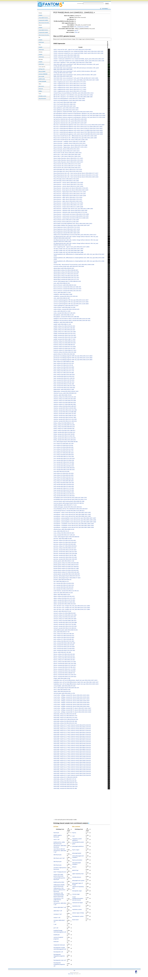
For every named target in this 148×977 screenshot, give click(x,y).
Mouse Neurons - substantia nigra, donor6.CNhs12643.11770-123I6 (70, 212)
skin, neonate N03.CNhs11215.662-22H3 (64, 585)
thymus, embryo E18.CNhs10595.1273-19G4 (65, 661)
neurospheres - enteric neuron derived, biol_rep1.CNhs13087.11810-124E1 (72, 512)
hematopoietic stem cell (60, 960)
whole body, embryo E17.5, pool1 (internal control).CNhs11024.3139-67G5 (72, 753)
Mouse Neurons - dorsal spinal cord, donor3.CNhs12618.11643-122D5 (71, 190)
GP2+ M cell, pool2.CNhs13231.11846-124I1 (65, 104)
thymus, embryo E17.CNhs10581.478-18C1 (64, 659)
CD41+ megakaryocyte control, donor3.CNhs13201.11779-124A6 (70, 91)
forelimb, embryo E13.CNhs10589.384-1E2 (64, 344)
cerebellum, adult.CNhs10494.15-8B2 (63, 294)
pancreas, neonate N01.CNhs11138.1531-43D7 (65, 551)
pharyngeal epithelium (78, 846)
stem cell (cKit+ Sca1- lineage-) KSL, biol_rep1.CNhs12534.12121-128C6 (72, 605)
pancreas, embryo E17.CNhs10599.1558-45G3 (65, 546)
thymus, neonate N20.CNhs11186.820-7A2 (64, 672)
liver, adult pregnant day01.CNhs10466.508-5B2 (66, 441)
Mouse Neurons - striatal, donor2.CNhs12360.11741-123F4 (68, 204)
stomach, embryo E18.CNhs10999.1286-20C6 (65, 620)
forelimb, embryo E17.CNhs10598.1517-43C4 (65, 350)
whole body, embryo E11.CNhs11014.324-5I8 (65, 713)
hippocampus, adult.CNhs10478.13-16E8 (64, 389)
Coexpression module (43, 20)
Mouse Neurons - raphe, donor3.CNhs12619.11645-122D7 (68, 201)
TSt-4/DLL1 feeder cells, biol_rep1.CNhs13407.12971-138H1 (68, 248)
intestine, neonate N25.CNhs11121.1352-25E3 (65, 419)
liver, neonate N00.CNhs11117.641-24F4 (64, 456)
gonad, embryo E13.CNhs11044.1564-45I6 (64, 354)
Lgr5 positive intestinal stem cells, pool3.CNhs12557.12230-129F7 (70, 122)
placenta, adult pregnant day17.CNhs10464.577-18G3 (67, 577)
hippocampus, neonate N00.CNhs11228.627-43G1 (66, 391)
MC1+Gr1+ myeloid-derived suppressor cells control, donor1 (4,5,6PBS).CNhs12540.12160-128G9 (78, 130)
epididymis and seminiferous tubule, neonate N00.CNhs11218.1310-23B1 (72, 318)
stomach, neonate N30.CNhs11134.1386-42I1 (65, 628)
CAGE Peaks (41, 42)
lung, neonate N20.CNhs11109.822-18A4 (64, 492)
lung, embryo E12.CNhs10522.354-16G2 (64, 473)
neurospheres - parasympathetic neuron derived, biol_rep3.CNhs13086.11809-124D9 (75, 521)
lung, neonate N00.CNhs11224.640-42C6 (64, 484)
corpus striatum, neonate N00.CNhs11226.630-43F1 (66, 309)
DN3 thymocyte (57, 865)
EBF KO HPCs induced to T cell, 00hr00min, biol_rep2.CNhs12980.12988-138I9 (73, 96)
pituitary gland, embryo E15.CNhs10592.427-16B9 (66, 568)
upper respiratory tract (78, 873)
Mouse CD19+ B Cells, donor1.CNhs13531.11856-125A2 (67, 152)
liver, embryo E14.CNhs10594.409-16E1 (63, 447)
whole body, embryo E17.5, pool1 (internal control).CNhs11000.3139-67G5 (72, 751)
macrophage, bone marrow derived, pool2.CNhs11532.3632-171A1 (70, 499)
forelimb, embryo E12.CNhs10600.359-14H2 (65, 342)
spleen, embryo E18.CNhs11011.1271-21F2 (64, 598)
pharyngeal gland (76, 853)
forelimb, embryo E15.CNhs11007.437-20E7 (64, 348)
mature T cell (57, 917)
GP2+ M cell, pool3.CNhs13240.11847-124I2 (65, 106)
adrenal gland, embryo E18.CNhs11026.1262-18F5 (66, 275)
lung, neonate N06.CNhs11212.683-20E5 (64, 486)
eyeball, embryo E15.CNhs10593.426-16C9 (64, 329)
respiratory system (77, 909)
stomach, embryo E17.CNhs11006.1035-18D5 (65, 618)
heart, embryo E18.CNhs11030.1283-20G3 (64, 374)
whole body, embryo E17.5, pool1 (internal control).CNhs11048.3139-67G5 (72, 756)
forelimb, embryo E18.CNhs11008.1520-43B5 (65, 352)
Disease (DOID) (42, 71)
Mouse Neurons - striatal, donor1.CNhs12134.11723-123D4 (68, 203)
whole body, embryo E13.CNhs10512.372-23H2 (65, 717)
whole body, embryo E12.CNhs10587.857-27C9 (65, 715)
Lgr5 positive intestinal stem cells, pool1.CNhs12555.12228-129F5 (70, 119)
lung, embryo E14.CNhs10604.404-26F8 (63, 475)
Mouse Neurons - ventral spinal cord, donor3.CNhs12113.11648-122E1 (71, 217)
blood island (75, 919)
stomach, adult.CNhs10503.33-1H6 (62, 611)
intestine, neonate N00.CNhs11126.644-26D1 (65, 408)
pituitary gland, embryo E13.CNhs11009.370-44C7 (66, 564)
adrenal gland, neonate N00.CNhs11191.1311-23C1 (66, 277)
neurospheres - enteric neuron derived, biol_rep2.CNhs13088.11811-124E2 (72, 514)
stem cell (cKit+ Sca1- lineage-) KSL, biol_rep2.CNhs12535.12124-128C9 (72, 607)
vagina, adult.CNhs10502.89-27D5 (62, 691)
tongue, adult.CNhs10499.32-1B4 (62, 678)
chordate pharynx (76, 877)
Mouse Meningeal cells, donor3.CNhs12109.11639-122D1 (68, 171)
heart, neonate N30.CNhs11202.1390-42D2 (64, 387)
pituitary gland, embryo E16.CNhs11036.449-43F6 (66, 570)
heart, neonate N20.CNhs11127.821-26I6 (64, 383)
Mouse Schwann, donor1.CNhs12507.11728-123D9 (66, 219)
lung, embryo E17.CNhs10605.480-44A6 (63, 480)
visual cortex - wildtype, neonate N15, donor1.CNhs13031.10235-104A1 (71, 695)
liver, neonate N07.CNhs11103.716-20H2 (64, 462)
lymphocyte (57, 934)
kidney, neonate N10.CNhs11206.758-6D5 (64, 434)
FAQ (74, 970)
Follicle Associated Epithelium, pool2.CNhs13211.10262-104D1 (69, 98)
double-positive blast (59, 882)
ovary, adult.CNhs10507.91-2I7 (61, 531)
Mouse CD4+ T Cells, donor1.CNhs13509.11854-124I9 (67, 154)
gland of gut (75, 870)
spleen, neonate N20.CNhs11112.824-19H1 (64, 602)
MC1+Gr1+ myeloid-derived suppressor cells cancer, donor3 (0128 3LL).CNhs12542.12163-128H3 (78, 128)
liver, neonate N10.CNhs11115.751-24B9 (64, 464)
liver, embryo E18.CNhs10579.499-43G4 (64, 454)
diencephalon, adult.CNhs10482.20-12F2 (64, 314)
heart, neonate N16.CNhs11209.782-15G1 (64, 382)
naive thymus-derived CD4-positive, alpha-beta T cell (60, 850)
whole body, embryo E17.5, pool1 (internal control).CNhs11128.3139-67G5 (72, 766)
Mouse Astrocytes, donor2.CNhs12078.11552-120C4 (66, 149)
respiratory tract (76, 906)
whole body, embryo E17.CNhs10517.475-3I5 (65, 779)
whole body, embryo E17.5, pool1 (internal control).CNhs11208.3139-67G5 (72, 769)
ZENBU (76, 32)
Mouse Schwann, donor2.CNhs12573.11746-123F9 (66, 221)
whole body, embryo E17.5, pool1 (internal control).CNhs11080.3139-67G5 (72, 760)
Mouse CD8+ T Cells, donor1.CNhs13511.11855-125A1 (67, 156)
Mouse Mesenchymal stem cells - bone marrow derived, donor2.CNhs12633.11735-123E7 (76, 175)
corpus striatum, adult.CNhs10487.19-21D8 (64, 307)
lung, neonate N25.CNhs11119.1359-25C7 (64, 493)
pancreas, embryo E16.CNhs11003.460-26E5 (65, 544)
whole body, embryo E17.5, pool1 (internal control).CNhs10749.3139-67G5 (72, 743)
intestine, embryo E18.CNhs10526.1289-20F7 (65, 406)
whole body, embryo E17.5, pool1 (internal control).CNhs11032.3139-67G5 (72, 754)
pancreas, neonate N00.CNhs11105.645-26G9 (65, 549)
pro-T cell (56, 927)
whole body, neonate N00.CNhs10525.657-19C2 (65, 782)
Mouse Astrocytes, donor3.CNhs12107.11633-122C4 (66, 150)
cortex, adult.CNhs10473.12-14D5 (62, 311)
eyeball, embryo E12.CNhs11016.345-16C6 (64, 326)
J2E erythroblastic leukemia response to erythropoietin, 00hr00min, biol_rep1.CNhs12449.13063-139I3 (79, 113)
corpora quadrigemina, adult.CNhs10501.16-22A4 (66, 305)
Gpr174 (76, 30)
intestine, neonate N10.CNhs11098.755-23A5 (65, 415)
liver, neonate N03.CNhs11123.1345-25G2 (64, 458)
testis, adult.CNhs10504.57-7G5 (61, 631)
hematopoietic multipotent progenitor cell (59, 964)
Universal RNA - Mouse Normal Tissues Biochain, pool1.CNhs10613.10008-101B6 (74, 264)
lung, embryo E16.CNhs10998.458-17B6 (63, 479)
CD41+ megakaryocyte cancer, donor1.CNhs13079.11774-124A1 (70, 81)
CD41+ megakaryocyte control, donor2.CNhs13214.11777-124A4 (70, 89)
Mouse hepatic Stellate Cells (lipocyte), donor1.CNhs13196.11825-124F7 (72, 225)
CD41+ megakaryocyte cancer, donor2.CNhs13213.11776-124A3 (70, 83)
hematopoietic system (78, 916)
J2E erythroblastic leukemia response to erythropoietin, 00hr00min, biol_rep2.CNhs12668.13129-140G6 (79, 115)
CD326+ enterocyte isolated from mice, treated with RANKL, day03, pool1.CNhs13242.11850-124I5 (78, 51)
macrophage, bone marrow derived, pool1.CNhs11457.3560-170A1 (70, 497)
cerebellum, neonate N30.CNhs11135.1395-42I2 (66, 296)
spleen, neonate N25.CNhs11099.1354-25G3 (65, 603)
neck (73, 836)
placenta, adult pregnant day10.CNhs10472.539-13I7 (67, 575)
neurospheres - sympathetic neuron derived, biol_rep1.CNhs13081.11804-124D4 (74, 523)
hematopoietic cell (58, 951)
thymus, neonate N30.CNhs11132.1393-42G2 (65, 676)
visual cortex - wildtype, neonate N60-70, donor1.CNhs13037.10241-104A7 (72, 708)
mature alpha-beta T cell (60, 907)
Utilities (40, 91)
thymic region (75, 849)
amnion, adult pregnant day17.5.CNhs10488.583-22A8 (67, 281)
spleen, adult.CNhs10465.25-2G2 (62, 594)
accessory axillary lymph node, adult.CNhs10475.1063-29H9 (69, 266)
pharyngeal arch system (78, 880)
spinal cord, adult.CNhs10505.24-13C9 (63, 592)
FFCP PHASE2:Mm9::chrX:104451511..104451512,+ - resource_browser (49, 4)
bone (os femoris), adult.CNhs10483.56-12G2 (65, 285)
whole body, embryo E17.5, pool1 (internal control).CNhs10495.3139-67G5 (72, 726)
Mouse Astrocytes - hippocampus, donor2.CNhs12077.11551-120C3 (70, 147)
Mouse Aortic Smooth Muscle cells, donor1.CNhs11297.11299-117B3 (71, 139)
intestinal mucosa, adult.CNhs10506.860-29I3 (65, 393)
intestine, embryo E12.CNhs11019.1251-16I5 (65, 396)
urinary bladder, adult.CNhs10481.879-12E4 (64, 685)
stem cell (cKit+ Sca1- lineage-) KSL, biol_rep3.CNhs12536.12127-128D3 (72, 609)
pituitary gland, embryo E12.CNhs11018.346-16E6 (66, 562)
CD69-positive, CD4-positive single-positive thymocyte (59, 890)
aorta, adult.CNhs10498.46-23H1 (62, 283)
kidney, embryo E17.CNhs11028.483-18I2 (64, 428)
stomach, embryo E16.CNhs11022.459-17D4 (65, 616)
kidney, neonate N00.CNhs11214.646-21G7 (64, 432)
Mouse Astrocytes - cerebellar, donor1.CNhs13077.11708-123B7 (69, 141)
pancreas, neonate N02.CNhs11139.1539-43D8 (65, 553)
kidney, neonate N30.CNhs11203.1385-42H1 (65, 439)
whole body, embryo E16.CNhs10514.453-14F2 (65, 723)
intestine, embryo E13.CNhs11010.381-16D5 (65, 398)
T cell (55, 924)
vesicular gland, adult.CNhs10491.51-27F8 (64, 693)
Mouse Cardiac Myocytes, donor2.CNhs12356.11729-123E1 (68, 160)
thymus (74, 832)
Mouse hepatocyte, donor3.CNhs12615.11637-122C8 (67, 229)
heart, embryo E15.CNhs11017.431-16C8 (64, 369)
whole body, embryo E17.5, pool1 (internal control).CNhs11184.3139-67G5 (72, 767)
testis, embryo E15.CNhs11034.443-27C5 (64, 635)
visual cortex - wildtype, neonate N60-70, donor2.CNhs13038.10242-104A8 (72, 710)
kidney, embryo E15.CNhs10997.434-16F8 (64, 424)
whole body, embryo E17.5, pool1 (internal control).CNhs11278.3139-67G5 (72, 775)
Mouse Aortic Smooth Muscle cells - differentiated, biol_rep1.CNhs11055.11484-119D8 (75, 135)
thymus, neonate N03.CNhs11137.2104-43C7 (65, 665)
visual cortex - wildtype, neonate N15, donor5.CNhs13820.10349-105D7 (71, 700)
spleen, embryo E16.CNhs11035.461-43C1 (64, 596)
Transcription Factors (43, 17)
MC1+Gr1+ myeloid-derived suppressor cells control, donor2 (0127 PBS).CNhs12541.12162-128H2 (78, 132)
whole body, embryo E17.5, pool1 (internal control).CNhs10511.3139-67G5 (72, 728)
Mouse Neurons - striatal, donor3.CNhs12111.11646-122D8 (68, 206)
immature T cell (58, 914)
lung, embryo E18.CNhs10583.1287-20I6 (64, 482)
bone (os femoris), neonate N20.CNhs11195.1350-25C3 (67, 290)
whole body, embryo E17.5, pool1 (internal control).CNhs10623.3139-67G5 (72, 736)
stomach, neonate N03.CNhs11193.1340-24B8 (65, 622)
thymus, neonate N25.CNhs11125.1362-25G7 (65, 674)
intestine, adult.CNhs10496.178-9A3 (63, 395)
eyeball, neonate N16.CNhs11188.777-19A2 (64, 339)
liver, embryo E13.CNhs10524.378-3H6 (63, 445)
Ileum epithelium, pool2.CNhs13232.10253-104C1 (66, 109)
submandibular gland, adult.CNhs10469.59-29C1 (66, 630)
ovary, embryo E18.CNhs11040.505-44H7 (64, 533)
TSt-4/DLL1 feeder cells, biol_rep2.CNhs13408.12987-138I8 (68, 250)
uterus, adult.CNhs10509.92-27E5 (62, 689)
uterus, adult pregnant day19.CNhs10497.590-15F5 (66, 687)
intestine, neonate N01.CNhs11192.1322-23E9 (65, 410)
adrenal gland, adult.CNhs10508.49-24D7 (64, 268)
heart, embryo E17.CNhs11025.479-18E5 (64, 372)
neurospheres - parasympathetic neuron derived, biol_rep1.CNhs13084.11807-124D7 (75, 518)
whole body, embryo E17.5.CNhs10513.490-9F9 (65, 777)
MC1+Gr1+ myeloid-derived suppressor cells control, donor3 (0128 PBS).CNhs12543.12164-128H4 (78, 134)
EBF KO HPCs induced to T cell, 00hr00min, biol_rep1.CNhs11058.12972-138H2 (73, 94)
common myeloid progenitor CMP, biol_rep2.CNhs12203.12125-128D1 (71, 301)
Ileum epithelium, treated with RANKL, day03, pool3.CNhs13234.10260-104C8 (73, 111)
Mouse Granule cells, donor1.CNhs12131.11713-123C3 (67, 163)
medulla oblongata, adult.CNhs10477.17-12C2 (65, 505)
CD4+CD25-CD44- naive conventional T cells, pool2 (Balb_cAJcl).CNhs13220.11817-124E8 (76, 80)
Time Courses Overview (44, 22)
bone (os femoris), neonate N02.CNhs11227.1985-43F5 (67, 286)
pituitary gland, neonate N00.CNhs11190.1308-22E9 (67, 574)
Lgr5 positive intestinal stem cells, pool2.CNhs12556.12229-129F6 (70, 121)
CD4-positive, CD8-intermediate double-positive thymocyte (59, 895)
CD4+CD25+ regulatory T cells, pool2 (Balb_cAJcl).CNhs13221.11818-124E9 (73, 62)
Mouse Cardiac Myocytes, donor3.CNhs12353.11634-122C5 (68, 162)
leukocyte (56, 941)
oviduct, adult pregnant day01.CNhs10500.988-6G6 (66, 536)
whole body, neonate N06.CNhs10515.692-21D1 (66, 786)
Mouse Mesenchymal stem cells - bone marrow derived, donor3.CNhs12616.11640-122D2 (76, 176)
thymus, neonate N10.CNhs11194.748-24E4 (64, 671)
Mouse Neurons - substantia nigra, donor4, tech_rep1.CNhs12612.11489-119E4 (73, 208)
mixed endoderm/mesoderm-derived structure (77, 898)
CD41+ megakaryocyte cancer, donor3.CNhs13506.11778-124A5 (70, 85)
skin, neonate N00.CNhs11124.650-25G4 (64, 583)
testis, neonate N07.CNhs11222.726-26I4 (64, 644)
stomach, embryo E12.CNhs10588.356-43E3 (65, 613)
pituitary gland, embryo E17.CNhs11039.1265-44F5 (66, 572)
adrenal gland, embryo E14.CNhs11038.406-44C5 (66, 270)
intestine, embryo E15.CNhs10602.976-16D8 (65, 400)
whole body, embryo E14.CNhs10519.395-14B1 (65, 721)
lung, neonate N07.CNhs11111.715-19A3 (64, 488)
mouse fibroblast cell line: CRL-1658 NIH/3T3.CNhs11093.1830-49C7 (71, 508)
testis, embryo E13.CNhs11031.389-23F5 (64, 633)
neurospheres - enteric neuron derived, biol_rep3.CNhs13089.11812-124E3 (72, 516)
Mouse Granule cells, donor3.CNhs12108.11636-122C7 (67, 167)
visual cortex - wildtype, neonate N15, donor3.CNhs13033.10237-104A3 (71, 699)
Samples (40, 15)
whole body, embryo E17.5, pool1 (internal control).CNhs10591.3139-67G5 (72, 732)
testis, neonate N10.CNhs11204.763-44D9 (64, 646)
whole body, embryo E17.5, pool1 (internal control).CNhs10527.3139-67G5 (72, 730)
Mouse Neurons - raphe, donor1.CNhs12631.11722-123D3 (68, 197)
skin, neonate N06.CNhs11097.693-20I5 (63, 587)
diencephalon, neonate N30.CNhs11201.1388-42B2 (66, 316)
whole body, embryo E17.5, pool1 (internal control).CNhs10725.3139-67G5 (72, 741)
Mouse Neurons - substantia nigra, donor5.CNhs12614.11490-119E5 (70, 210)
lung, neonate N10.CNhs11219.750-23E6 (64, 490)
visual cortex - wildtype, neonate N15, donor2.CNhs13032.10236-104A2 (71, 697)
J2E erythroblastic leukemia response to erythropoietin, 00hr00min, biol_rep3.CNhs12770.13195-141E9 (79, 117)
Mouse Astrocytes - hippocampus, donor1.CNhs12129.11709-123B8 (70, 145)
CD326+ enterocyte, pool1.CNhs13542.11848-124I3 (66, 55)
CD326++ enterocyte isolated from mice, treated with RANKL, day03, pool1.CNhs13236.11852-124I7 (79, 58)
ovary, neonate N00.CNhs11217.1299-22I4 (64, 534)
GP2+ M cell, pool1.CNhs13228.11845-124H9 (65, 102)
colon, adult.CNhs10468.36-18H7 (62, 298)
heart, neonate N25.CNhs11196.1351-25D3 (64, 385)
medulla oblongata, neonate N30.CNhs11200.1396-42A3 (68, 507)
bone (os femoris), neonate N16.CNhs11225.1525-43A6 (67, 288)
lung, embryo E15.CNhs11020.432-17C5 (63, 477)
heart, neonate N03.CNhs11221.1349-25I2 (64, 378)
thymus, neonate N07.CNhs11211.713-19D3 (65, 669)
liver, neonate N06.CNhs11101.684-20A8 (64, 460)
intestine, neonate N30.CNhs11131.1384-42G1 (65, 421)
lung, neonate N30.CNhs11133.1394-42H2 (64, 495)
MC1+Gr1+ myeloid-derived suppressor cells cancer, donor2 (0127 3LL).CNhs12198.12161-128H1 (78, 126)
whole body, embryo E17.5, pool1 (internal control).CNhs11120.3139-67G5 (72, 764)
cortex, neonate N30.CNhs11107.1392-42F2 (64, 313)
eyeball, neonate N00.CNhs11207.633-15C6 (64, 333)
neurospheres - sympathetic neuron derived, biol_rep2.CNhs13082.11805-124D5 (74, 525)
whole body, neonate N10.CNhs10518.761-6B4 (65, 788)
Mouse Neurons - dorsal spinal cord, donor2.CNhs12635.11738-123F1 (71, 188)
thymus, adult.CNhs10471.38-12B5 (62, 652)
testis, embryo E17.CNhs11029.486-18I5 (64, 639)
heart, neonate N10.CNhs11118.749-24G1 (64, 380)
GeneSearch (80, 3)
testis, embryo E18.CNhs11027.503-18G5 (64, 641)
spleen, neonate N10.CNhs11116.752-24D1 (64, 600)
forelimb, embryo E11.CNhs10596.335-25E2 (64, 341)
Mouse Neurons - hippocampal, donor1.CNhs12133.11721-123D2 (70, 191)
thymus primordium (77, 860)
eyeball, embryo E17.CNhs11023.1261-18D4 (65, 331)
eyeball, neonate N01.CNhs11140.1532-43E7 (65, 335)
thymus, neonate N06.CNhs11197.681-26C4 (64, 667)
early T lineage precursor (60, 871)
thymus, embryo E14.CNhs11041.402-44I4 (64, 654)
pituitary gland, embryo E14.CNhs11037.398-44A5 (66, 566)
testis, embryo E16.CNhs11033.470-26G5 (64, 637)
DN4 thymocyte (57, 854)
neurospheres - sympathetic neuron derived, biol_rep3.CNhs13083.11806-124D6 (74, 527)
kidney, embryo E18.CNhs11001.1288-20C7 (64, 430)
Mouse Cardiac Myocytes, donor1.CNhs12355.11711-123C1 (68, 158)
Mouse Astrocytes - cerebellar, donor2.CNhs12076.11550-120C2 (69, 143)
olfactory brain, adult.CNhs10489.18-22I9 (64, 529)
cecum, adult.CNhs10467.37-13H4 (62, 292)
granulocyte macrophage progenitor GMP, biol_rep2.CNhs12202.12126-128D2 (73, 357)
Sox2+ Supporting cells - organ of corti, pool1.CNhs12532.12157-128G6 (71, 246)
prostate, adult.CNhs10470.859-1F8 (62, 579)
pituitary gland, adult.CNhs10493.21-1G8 (64, 561)
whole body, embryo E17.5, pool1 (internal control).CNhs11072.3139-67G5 (72, 758)
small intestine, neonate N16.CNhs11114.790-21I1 (66, 590)
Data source (41, 86)
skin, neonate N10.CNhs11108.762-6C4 (63, 588)
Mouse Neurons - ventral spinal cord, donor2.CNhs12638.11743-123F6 (71, 216)
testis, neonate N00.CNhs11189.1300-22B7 (64, 643)
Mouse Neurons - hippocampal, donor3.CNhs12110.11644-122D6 (70, 195)
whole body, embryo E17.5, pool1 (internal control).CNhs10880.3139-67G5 (72, 749)
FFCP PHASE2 (105, 8)
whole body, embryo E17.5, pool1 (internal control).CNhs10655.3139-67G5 (72, 740)
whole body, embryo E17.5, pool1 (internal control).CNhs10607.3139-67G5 (72, 734)
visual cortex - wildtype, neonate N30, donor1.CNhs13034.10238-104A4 (71, 702)
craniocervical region (77, 902)
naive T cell (56, 839)
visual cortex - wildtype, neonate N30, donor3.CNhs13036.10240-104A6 (71, 706)
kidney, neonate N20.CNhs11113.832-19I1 (64, 436)
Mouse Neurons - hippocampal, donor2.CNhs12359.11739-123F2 (70, 193)
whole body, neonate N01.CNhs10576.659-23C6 (65, 784)
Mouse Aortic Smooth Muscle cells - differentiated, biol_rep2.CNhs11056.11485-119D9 (75, 137)
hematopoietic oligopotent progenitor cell (59, 956)
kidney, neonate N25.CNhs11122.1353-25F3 (65, 438)
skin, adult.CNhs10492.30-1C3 (61, 581)
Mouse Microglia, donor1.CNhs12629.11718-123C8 (66, 178)
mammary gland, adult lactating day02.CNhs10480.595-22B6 (69, 501)
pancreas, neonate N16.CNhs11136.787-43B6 (65, 555)
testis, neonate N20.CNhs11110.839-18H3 (64, 648)
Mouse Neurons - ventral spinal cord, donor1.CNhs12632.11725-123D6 (71, 214)
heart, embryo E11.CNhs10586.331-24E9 (64, 361)
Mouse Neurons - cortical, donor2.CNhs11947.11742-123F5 (68, 184)
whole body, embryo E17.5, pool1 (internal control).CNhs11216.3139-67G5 (72, 771)
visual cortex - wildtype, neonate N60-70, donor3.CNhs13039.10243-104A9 (72, 712)
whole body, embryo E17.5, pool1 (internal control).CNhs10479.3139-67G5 (72, 725)
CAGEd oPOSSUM (42, 81)
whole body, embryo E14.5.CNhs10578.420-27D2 (66, 719)
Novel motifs (41, 76)
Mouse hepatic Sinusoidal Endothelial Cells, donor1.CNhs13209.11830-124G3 (73, 223)
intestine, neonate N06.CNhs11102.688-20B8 (65, 411)
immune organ (76, 894)
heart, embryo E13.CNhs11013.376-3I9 (63, 365)
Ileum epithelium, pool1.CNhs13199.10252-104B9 (66, 107)
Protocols (41, 88)
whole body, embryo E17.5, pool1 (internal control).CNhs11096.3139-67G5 (72, 762)
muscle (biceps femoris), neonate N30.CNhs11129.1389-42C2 (69, 510)
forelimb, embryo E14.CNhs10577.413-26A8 (65, 346)
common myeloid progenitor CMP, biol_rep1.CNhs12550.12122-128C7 (71, 300)
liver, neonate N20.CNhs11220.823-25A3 (64, 465)
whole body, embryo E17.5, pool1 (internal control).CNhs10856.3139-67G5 (72, 747)
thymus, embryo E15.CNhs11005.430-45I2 (64, 656)
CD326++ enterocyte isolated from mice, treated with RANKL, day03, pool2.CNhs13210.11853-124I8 (79, 60)
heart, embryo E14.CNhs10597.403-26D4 (64, 367)
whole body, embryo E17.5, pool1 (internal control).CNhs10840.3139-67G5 (72, 745)
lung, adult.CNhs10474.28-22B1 (61, 471)
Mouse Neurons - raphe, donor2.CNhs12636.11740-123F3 (68, 199)
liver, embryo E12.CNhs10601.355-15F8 (63, 443)
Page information (42, 98)
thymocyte (56, 832)
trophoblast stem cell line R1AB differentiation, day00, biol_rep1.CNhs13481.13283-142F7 (76, 682)
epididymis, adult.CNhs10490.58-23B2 (63, 322)
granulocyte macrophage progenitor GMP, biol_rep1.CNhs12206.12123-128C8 (73, 355)
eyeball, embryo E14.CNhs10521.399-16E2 (64, 328)
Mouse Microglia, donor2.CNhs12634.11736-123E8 (66, 180)
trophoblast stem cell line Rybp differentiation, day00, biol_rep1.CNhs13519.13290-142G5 (76, 684)
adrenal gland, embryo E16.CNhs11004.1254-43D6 (66, 272)
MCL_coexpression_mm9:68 (81, 26)
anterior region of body (78, 912)
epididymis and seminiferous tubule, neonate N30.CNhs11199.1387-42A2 (72, 320)
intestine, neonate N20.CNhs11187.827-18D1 (65, 417)
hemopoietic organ (77, 890)
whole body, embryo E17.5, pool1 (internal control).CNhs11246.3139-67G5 (72, 773)
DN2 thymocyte (57, 861)
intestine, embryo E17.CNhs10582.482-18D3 (65, 404)
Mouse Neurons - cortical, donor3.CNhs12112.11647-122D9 (68, 186)
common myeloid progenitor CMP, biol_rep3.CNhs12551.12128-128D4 (71, 303)
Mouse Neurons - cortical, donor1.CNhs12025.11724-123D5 (68, 182)
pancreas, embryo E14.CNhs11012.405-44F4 (65, 540)
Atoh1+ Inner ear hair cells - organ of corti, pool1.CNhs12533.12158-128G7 (72, 49)
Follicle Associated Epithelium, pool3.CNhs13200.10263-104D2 (69, 100)
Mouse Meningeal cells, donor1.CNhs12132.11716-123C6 (68, 169)
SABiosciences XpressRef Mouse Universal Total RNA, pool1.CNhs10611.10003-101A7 (75, 234)
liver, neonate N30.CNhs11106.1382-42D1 (64, 469)
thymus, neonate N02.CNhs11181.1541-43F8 (65, 663)
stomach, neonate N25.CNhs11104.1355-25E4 (65, 626)
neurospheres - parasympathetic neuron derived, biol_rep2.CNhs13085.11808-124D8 (75, 519)
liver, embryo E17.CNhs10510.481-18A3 (64, 452)
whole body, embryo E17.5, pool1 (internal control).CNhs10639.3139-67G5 (72, 738)
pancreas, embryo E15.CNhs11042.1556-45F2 (65, 542)
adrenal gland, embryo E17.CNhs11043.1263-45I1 (66, 273)
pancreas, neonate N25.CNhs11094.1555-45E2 (65, 557)
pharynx (74, 866)
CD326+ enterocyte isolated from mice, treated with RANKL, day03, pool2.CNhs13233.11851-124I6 (78, 53)
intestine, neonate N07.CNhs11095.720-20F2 (65, 413)
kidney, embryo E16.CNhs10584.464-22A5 (64, 426)
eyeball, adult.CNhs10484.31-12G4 (62, 324)
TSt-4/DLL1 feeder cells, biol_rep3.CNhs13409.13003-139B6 (68, 252)
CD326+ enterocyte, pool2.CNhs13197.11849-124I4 (66, 57)
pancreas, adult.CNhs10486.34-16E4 (63, 538)
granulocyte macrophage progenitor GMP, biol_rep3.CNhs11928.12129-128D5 (73, 359)
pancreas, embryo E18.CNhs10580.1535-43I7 (65, 547)
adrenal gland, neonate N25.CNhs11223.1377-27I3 (66, 279)
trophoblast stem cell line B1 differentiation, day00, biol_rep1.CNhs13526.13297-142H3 (75, 680)
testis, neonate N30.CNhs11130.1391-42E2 (64, 650)
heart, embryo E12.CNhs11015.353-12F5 (64, 363)
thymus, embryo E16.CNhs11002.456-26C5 (64, 657)
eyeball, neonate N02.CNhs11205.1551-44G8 (65, 337)
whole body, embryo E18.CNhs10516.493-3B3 (65, 781)
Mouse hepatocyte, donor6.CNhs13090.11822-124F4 (67, 231)
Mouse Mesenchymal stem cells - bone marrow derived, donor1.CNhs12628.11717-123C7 (76, 173)
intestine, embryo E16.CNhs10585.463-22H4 (65, 402)
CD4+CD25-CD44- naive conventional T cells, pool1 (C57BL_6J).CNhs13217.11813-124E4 (76, 78)
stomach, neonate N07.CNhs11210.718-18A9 (65, 624)
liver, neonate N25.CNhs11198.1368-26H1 (64, 467)
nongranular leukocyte (59, 945)
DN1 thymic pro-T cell (59, 858)
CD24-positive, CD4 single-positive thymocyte (58, 900)
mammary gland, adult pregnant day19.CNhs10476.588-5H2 (69, 503)
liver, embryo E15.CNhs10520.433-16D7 (64, 449)
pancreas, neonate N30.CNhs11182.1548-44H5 (65, 559)
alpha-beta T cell (58, 910)
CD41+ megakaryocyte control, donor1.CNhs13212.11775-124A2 (70, 87)
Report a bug (70, 973)
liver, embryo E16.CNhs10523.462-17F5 (63, 451)
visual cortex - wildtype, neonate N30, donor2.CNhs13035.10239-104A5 (71, 704)
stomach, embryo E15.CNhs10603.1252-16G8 (65, 615)
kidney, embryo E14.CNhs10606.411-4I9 (64, 423)
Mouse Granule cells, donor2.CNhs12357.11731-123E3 (67, 165)
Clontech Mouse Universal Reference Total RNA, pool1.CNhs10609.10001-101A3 (73, 93)
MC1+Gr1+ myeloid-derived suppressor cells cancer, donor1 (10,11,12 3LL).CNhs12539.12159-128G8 (79, 124)
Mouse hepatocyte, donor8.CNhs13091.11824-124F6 (67, 232)
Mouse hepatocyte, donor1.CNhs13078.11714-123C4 (67, 227)
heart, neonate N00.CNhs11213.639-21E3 (64, 376)
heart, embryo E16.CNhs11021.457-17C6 (64, 370)
